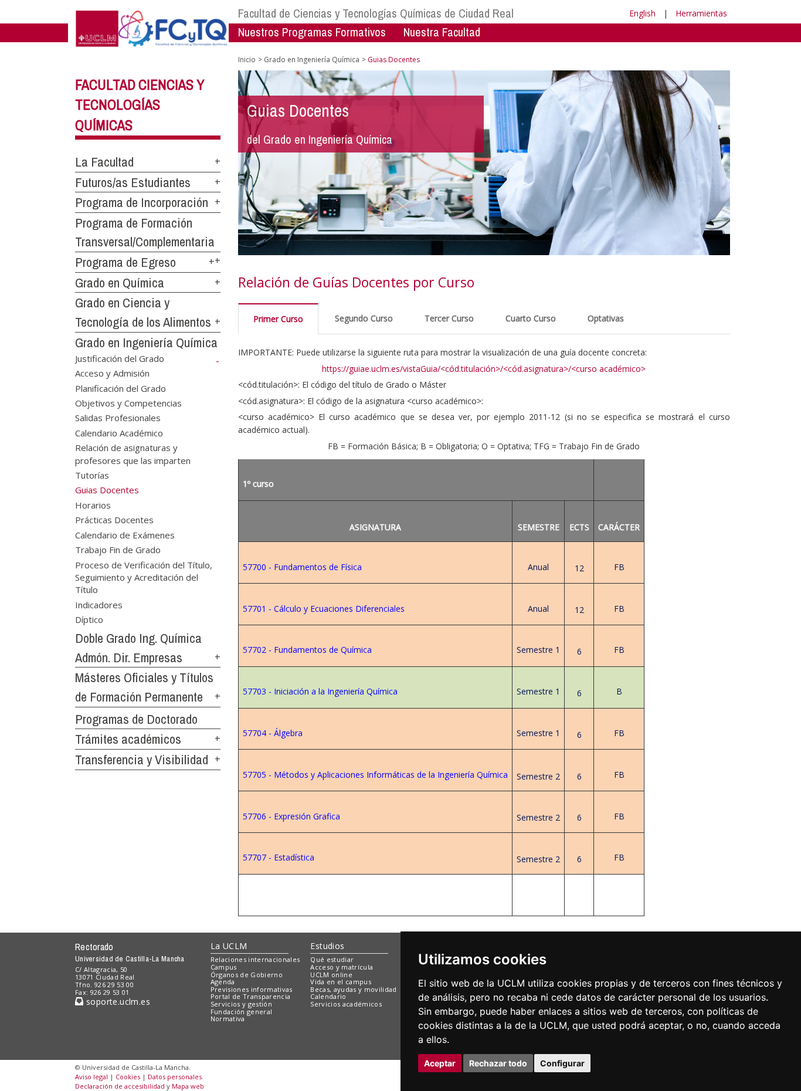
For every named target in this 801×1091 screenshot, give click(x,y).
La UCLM (229, 945)
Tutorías (92, 475)
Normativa (228, 1018)
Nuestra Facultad (441, 32)
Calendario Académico (119, 432)
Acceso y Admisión (112, 373)
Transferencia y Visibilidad (141, 759)
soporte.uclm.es (116, 1001)
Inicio (247, 60)
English (642, 13)
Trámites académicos (128, 739)
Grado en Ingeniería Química (146, 342)
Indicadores (99, 604)
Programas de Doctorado (136, 719)
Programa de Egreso (125, 262)
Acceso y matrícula (341, 967)
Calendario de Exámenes (125, 534)
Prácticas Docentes (114, 520)
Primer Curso (278, 318)
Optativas (606, 318)
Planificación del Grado (120, 388)
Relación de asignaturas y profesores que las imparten (133, 454)
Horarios (93, 504)
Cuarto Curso (530, 318)
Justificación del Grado (119, 358)
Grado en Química (119, 283)
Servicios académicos (346, 1003)
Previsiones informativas (252, 989)
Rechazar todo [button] (498, 1063)
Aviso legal (91, 1076)
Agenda (223, 981)
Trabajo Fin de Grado (118, 549)
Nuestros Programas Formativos (312, 32)
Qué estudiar (332, 959)
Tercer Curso (449, 318)
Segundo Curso (364, 318)
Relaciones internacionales (255, 959)
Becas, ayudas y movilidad (353, 989)
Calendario (328, 996)
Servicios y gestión (241, 1003)
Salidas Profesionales (118, 417)
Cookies (128, 1076)
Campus (224, 967)
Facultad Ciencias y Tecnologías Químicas (140, 105)
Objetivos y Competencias (128, 402)
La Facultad (104, 162)
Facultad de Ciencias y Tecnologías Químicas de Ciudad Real (376, 13)
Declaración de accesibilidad (120, 1086)
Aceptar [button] (440, 1063)
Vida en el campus (340, 981)
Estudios (327, 945)
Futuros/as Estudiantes (133, 182)
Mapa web (188, 1086)
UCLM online (331, 974)
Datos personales (175, 1076)
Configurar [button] (562, 1063)
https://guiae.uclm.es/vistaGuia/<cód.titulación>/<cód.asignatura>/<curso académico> (484, 368)
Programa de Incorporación (141, 202)
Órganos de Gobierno (247, 974)
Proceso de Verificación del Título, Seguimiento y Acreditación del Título (143, 576)
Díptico (89, 619)
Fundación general (242, 1011)
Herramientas (701, 13)
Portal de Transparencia (251, 996)
